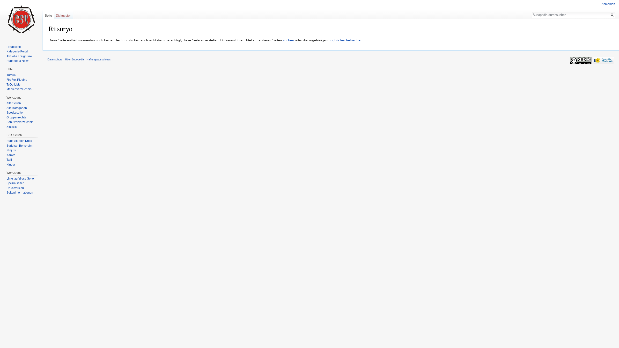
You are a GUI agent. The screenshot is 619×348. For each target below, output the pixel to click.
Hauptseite (14, 47)
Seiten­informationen (20, 192)
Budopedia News (18, 61)
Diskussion (63, 15)
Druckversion (15, 188)
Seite (48, 15)
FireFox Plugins (17, 79)
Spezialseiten (15, 112)
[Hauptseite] (21, 19)
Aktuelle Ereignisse (19, 56)
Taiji (9, 159)
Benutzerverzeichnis (20, 122)
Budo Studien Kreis (19, 141)
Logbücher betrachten (345, 40)
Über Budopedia (74, 59)
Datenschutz (54, 59)
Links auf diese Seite (20, 178)
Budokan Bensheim (19, 145)
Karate (11, 155)
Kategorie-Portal (17, 51)
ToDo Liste (14, 84)
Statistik (12, 127)
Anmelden (608, 4)
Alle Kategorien (17, 108)
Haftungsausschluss (99, 59)
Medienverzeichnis (19, 89)
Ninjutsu (12, 150)
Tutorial (11, 75)
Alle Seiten (14, 103)
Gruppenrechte (16, 117)
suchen (288, 40)
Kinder (11, 164)
